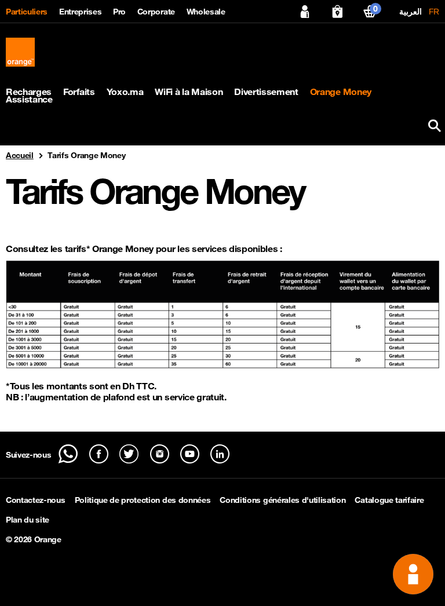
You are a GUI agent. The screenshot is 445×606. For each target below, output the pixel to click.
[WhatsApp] (68, 453)
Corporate (156, 11)
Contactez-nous (35, 500)
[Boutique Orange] (337, 11)
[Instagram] (159, 453)
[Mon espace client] (304, 11)
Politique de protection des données (143, 500)
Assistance (29, 99)
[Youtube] (189, 453)
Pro (119, 11)
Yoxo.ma (125, 92)
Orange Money (340, 92)
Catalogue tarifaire (389, 500)
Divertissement (266, 92)
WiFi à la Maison (188, 92)
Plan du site (27, 519)
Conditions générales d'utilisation (282, 500)
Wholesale (206, 11)
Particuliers (27, 11)
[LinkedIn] (219, 453)
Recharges (29, 92)
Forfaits (78, 92)
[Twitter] (128, 453)
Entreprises (80, 11)
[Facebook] (98, 453)
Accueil (20, 155)
